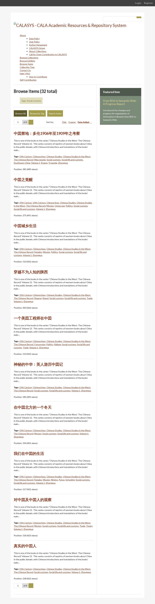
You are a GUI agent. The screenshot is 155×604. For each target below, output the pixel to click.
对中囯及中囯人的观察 (33, 499)
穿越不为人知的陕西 (31, 272)
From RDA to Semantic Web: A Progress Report (119, 102)
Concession (39, 344)
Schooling (70, 479)
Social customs (54, 159)
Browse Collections (29, 57)
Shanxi (45, 298)
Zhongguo (63, 163)
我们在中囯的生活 (29, 453)
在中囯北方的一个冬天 (33, 407)
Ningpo (54, 479)
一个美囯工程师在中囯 (33, 318)
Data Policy (34, 38)
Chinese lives (39, 156)
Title (64, 122)
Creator (72, 122)
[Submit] (139, 17)
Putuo (62, 479)
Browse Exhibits (27, 61)
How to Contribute (38, 76)
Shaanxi (37, 298)
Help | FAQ (25, 73)
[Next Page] (31, 122)
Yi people (52, 163)
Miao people (40, 159)
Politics (69, 206)
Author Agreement (38, 45)
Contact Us (25, 70)
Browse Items (26, 64)
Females (38, 252)
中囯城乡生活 (25, 225)
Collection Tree (27, 67)
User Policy (34, 41)
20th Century (39, 202)
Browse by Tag (37, 113)
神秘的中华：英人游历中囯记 (38, 364)
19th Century (25, 156)
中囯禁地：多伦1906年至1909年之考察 (47, 133)
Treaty (89, 526)
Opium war (60, 206)
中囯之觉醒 (23, 179)
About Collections (37, 51)
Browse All (20, 113)
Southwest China (22, 163)
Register (148, 3)
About (23, 35)
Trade (89, 298)
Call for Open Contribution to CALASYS (48, 54)
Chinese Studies (54, 156)
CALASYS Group (37, 48)
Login (138, 3)
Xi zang (44, 163)
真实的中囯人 (25, 546)
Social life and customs (72, 159)
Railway (57, 344)
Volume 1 (35, 163)
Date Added (84, 122)
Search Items (55, 113)
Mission (50, 206)
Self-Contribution (28, 80)
